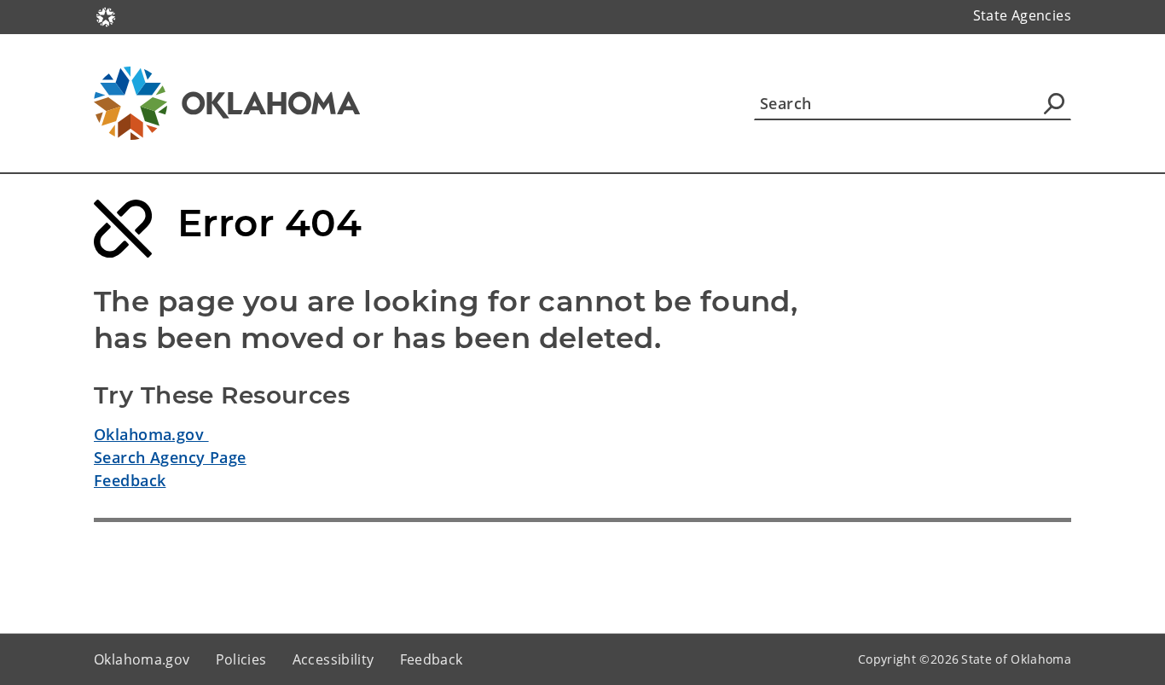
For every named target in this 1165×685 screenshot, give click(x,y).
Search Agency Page (170, 457)
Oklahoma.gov (151, 434)
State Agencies (1022, 15)
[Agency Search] (1054, 103)
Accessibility (333, 659)
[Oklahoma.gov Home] (106, 15)
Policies (241, 659)
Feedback (129, 480)
